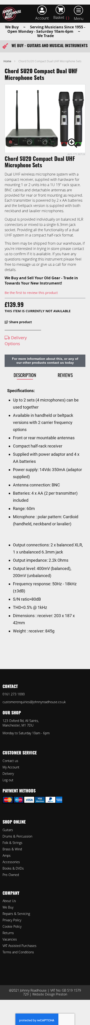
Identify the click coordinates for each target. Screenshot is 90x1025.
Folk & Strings (12, 843)
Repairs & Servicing (16, 913)
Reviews (65, 374)
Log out (8, 780)
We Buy (8, 907)
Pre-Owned (11, 875)
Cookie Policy (12, 926)
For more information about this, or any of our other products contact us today (45, 360)
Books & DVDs (13, 868)
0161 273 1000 (14, 694)
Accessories (11, 862)
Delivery (8, 773)
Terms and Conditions (18, 952)
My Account (11, 767)
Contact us (10, 761)
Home (7, 61)
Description (25, 374)
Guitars (8, 830)
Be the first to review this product (31, 292)
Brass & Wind (12, 849)
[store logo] (13, 14)
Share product (20, 322)
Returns (8, 933)
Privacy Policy (12, 920)
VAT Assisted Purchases (19, 946)
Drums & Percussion (17, 836)
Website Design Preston (49, 994)
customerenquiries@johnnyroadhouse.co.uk (34, 702)
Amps (7, 855)
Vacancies (10, 939)
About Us (9, 901)
